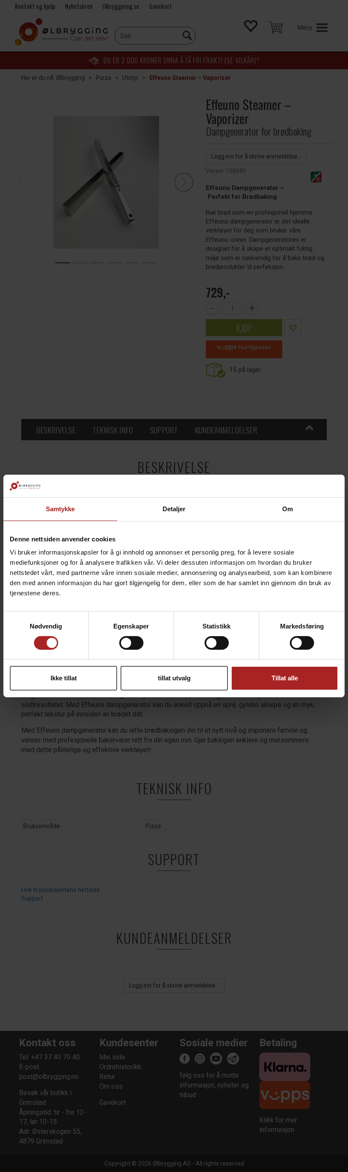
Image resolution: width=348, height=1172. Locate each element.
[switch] (131, 643)
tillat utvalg (174, 678)
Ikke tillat (64, 678)
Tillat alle (285, 678)
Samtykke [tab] (60, 508)
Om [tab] (287, 508)
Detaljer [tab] (174, 508)
